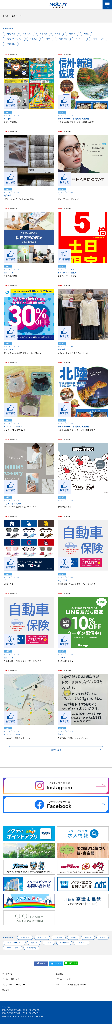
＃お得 (47, 39)
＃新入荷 (71, 34)
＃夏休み (33, 39)
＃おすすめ (10, 34)
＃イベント (79, 39)
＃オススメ (27, 34)
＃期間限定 (10, 44)
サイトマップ (7, 974)
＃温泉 (86, 34)
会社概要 (59, 974)
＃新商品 (43, 34)
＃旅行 (57, 34)
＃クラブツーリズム (14, 39)
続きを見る (56, 749)
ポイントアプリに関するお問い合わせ (71, 985)
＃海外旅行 (62, 39)
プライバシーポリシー (65, 979)
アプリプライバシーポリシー (13, 985)
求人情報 (5, 990)
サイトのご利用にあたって (12, 979)
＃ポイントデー (98, 39)
